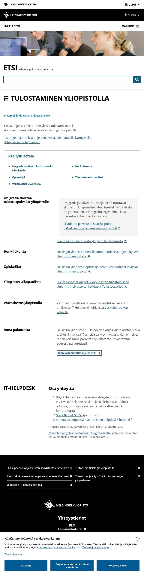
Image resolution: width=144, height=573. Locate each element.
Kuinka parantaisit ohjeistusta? (77, 353)
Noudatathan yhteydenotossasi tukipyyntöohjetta (80, 433)
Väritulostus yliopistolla (26, 184)
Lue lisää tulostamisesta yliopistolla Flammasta (90, 241)
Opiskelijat (18, 177)
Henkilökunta (83, 166)
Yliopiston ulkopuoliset (89, 177)
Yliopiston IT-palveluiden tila (24, 485)
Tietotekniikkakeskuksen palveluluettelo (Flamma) (38, 476)
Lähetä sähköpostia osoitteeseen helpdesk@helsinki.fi (94, 420)
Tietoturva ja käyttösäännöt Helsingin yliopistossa (99, 478)
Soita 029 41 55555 (69, 415)
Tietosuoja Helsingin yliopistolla (95, 468)
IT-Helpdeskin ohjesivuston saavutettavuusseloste (38, 468)
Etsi (10, 67)
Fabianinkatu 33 (70, 529)
